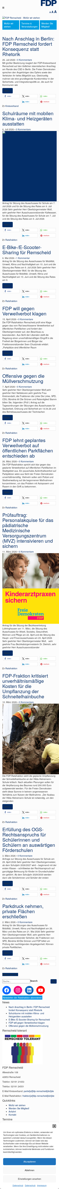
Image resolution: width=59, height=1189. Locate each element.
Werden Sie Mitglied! (47, 25)
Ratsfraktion (11, 239)
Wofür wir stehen (8, 25)
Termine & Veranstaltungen (29, 25)
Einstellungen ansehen (29, 1178)
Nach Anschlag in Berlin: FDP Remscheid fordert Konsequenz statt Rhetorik (28, 46)
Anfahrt (12, 1111)
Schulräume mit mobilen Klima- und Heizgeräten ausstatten (27, 118)
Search (34, 980)
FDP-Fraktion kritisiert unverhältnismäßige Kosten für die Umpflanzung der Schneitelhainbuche (25, 686)
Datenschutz (18, 1185)
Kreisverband (12, 105)
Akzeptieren (29, 1161)
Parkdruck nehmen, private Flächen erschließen (22, 911)
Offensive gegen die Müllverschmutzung (23, 378)
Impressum (42, 1185)
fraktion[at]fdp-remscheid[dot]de (38, 1095)
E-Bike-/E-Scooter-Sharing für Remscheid (26, 250)
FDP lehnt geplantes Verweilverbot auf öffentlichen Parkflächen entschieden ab (27, 448)
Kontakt (12, 1114)
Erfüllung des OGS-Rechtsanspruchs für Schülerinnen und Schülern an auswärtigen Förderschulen (28, 839)
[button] (54, 1126)
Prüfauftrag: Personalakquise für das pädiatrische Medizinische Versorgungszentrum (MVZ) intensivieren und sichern (27, 530)
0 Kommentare (24, 59)
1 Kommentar (23, 258)
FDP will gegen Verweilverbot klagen (24, 311)
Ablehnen (29, 1170)
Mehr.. (7, 90)
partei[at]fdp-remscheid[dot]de (39, 1091)
